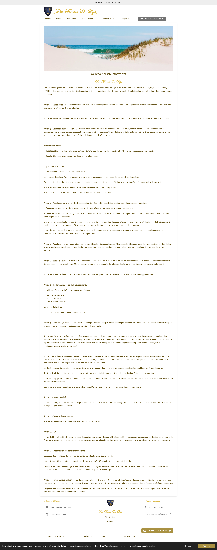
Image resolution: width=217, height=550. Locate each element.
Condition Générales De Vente (56, 536)
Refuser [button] (188, 546)
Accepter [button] (206, 546)
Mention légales (130, 536)
